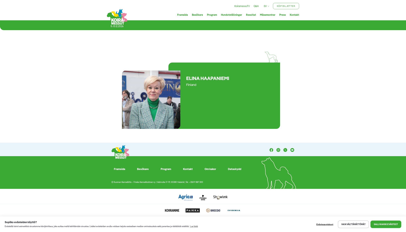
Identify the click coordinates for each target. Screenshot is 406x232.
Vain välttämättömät (353, 224)
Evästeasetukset (324, 224)
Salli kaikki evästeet (386, 224)
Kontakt (294, 14)
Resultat (251, 14)
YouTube (292, 150)
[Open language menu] (268, 6)
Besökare (197, 14)
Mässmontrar (267, 14)
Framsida (182, 14)
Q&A (256, 6)
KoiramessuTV (242, 6)
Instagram (278, 150)
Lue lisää (194, 226)
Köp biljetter (286, 6)
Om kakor (210, 169)
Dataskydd (234, 169)
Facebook (271, 150)
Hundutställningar (231, 14)
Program (212, 14)
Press (282, 14)
